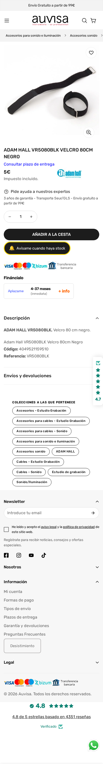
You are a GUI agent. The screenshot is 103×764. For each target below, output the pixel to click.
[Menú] (7, 21)
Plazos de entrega (20, 617)
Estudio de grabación (69, 472)
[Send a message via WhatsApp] (93, 745)
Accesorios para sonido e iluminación (33, 35)
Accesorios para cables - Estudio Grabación (51, 421)
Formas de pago (19, 600)
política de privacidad (79, 527)
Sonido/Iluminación (31, 482)
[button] (85, 21)
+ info (64, 291)
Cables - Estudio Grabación (38, 462)
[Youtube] (31, 555)
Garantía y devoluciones (26, 625)
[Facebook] (6, 555)
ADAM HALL (65, 451)
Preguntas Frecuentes (25, 634)
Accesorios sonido (83, 35)
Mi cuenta (13, 591)
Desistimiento (22, 646)
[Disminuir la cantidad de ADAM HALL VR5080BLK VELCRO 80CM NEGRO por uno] (10, 216)
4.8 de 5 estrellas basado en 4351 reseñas (51, 716)
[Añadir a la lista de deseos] (91, 52)
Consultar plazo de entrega (29, 164)
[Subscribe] (93, 513)
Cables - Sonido (29, 472)
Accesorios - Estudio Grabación (41, 410)
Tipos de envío (17, 608)
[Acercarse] (88, 132)
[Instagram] (18, 555)
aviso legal (48, 527)
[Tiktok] (43, 555)
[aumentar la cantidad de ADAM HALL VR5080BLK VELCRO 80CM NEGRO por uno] (31, 216)
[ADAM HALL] (58, 178)
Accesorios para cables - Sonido (41, 431)
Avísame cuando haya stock (37, 248)
